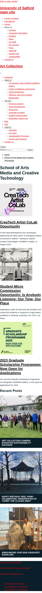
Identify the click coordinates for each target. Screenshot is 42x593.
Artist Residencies (16, 92)
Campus (12, 30)
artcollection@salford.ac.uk (11, 574)
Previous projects (16, 104)
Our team (13, 133)
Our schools (14, 45)
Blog (6, 121)
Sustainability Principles (19, 136)
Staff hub (12, 51)
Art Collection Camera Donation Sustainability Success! (16, 442)
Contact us (9, 60)
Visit (6, 124)
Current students (11, 18)
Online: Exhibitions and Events (22, 89)
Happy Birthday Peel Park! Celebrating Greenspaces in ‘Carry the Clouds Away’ (19, 498)
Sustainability (14, 57)
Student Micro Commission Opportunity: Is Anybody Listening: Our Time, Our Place (20, 294)
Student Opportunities (18, 115)
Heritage (12, 36)
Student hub (14, 54)
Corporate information (18, 33)
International (9, 21)
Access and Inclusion (18, 139)
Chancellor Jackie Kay (18, 118)
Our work (8, 101)
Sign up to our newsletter (10, 562)
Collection (8, 77)
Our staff (12, 42)
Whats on (8, 80)
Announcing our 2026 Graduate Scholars (21, 553)
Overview (13, 130)
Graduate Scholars (17, 113)
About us (8, 127)
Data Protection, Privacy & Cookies (15, 568)
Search (3, 150)
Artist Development (17, 107)
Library (7, 24)
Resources (13, 110)
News (11, 39)
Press (11, 48)
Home (6, 155)
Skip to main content (9, 1)
